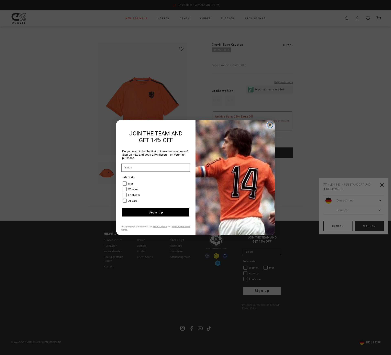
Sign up (155, 212)
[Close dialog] (270, 125)
